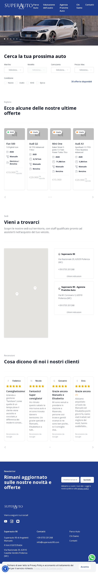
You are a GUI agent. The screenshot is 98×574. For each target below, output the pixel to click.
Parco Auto (36, 6)
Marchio (7, 64)
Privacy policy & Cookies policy (48, 568)
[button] (35, 288)
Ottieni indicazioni (74, 276)
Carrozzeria (55, 64)
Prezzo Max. (80, 64)
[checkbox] (5, 83)
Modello (31, 64)
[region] (49, 163)
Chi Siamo (79, 6)
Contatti (89, 4)
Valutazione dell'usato (49, 6)
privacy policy (83, 488)
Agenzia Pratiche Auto (64, 7)
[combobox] (13, 70)
